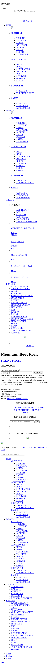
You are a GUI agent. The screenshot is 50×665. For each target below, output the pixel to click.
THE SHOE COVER (25, 93)
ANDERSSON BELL (20, 289)
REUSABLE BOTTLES (26, 221)
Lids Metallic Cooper (19, 277)
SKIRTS (19, 139)
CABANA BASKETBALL (22, 228)
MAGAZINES (22, 219)
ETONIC (15, 300)
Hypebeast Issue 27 (19, 255)
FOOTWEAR (17, 86)
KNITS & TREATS (19, 286)
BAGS (19, 67)
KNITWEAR (22, 45)
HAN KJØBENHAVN (20, 305)
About (8, 654)
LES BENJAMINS (19, 316)
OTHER (19, 170)
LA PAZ (14, 314)
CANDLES (21, 214)
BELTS (19, 74)
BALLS (19, 212)
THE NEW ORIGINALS (21, 330)
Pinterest (24, 398)
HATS (19, 64)
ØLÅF (14, 323)
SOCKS (19, 81)
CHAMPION (16, 293)
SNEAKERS (21, 91)
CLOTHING (17, 33)
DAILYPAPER (17, 298)
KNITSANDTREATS (25, 447)
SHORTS (20, 52)
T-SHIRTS (20, 38)
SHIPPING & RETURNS (23, 408)
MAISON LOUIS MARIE (22, 319)
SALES (14, 98)
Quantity (4, 373)
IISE (13, 309)
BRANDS (10, 284)
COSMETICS (22, 217)
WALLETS (21, 71)
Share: (3, 398)
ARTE (14, 291)
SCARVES (21, 76)
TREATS (10, 200)
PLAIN (14, 326)
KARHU (15, 312)
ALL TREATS (22, 210)
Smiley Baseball (17, 242)
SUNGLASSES (23, 69)
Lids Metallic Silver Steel (21, 266)
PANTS (19, 50)
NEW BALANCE (19, 321)
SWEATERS (21, 40)
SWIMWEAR (22, 54)
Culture (9, 656)
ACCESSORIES (18, 59)
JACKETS (20, 47)
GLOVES (20, 78)
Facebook (11, 398)
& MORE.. (15, 333)
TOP (3, 663)
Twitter (18, 398)
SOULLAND (17, 328)
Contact (9, 658)
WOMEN (10, 110)
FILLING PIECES (19, 302)
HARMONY (16, 307)
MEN (8, 25)
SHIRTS (19, 43)
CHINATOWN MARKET (22, 295)
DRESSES (20, 137)
